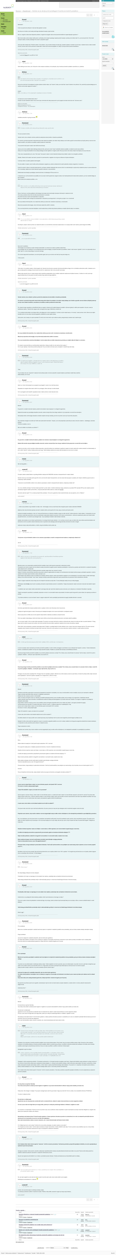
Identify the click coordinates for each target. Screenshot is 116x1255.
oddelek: (48, 1247)
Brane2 (24, 19)
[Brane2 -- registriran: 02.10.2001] (19, 20)
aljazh (24, 61)
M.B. (86, 1224)
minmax (24, 501)
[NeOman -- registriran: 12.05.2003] (19, 112)
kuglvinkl (87, 1235)
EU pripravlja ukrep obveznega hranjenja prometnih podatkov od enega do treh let (41, 1235)
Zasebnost (29, 1217)
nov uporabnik (105, 31)
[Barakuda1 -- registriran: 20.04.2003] (19, 123)
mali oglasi (5, 19)
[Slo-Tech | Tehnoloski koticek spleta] (8, 6)
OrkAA (24, 459)
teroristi (61, 489)
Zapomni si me (106, 21)
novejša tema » (74, 1247)
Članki (2, 24)
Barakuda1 (25, 123)
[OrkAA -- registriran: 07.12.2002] (19, 459)
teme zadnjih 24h (7, 21)
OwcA (24, 214)
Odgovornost (21, 1253)
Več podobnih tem (20, 1242)
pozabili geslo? (105, 33)
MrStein (24, 72)
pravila (4, 32)
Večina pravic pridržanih (11, 1253)
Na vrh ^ (113, 1253)
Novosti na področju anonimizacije (28, 1219)
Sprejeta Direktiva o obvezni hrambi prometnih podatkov (34, 1214)
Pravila (2, 1253)
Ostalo (2, 31)
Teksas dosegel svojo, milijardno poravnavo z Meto (32, 1)
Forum (2, 18)
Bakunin (87, 1214)
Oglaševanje (28, 1253)
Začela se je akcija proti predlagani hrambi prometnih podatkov (36, 1230)
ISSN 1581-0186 (40, 1253)
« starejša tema (40, 1247)
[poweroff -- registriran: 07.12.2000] (19, 470)
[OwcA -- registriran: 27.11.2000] (19, 214)
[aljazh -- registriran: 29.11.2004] (19, 62)
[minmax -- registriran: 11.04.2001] (19, 502)
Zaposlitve (3, 26)
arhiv (4, 15)
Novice (3, 13)
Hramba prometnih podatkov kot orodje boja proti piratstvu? (35, 1224)
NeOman (24, 112)
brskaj (4, 28)
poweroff (24, 469)
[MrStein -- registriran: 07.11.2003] (19, 73)
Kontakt (33, 1253)
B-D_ (86, 1219)
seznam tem (105, 45)
